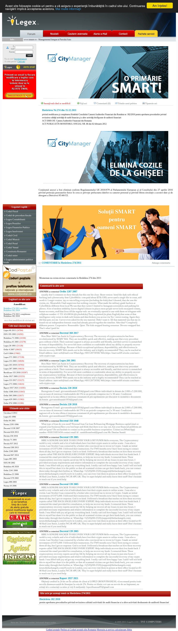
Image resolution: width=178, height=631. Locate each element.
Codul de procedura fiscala (18, 215)
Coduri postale (53, 629)
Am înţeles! (159, 5)
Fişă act (83, 103)
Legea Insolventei (14, 231)
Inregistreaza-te (20, 59)
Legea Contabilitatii (15, 219)
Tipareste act (151, 103)
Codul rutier (12, 255)
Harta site (14, 622)
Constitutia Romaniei (16, 251)
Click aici (21, 61)
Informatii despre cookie (46, 622)
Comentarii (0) (103, 103)
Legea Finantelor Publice (18, 227)
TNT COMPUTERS (150, 622)
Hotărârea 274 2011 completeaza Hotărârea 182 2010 (17, 315)
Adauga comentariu (161, 262)
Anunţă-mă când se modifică (56, 103)
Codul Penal (12, 243)
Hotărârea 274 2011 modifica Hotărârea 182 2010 (15, 309)
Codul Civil (11, 235)
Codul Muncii (12, 239)
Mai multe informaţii (68, 8)
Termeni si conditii (27, 622)
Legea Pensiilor (13, 223)
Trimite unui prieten (127, 103)
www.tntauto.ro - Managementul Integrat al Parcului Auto (47, 39)
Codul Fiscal (12, 211)
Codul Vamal (12, 247)
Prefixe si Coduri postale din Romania (78, 629)
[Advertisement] (19, 152)
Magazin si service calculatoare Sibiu (114, 629)
